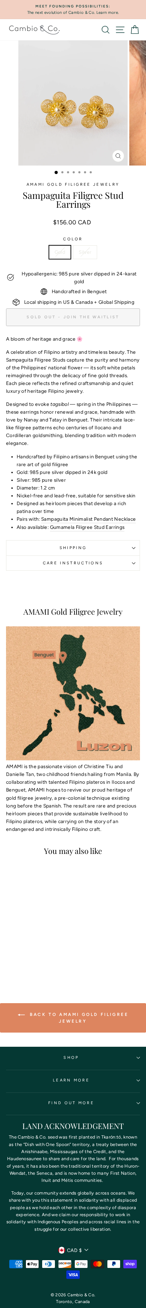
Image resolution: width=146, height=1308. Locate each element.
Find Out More (71, 1103)
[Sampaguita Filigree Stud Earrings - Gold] (27, 960)
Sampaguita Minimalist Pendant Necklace (88, 519)
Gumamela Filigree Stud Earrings (87, 527)
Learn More (71, 1080)
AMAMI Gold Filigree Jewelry (73, 184)
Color (73, 239)
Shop (71, 1057)
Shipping (73, 548)
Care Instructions (73, 563)
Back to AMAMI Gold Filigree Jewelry (78, 1018)
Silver (85, 252)
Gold (60, 252)
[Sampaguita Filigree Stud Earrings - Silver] (35, 960)
